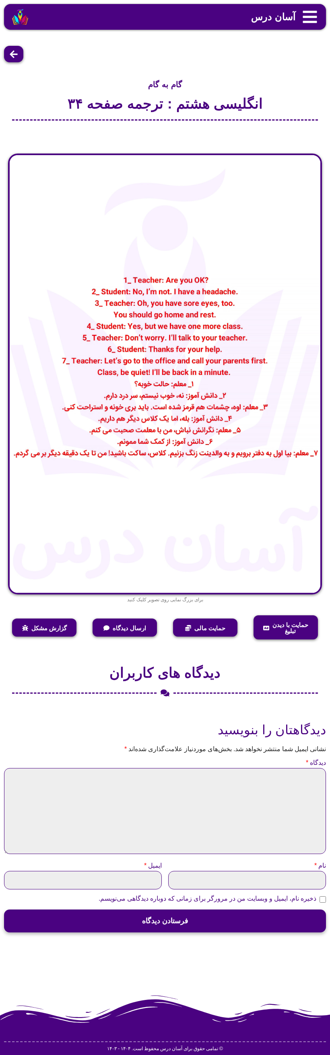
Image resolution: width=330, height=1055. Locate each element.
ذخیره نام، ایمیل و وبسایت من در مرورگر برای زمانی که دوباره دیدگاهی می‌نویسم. (207, 898)
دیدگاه (316, 763)
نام (320, 865)
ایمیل (153, 865)
